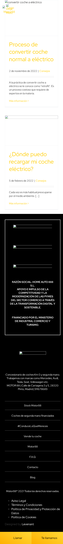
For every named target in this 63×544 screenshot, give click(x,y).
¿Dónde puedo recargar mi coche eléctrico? (31, 161)
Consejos (44, 71)
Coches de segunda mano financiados (32, 415)
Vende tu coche (33, 436)
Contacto (32, 467)
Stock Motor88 (32, 405)
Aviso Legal (18, 501)
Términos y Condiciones (26, 505)
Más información (18, 101)
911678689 (41, 389)
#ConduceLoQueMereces (33, 426)
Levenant (28, 524)
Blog (32, 477)
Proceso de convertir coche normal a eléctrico (31, 52)
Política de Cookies (23, 517)
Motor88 (33, 446)
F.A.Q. (32, 457)
